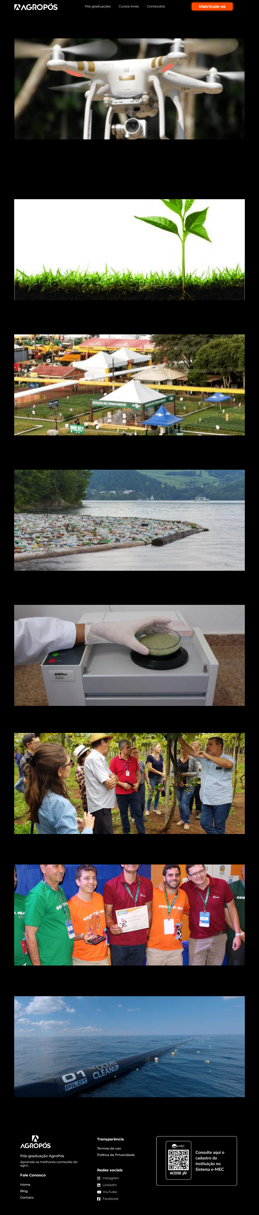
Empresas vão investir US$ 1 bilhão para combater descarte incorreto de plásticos (126, 458)
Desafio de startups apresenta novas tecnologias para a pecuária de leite (125, 853)
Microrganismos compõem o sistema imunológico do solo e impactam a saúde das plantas (112, 188)
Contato (27, 1197)
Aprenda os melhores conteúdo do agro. (48, 1164)
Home (25, 1185)
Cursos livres (129, 6)
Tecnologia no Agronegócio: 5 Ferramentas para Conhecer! (110, 158)
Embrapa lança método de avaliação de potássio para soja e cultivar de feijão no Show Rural (125, 323)
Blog (24, 1191)
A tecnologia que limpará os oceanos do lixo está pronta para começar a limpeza (129, 985)
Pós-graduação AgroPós (42, 1156)
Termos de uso (109, 1148)
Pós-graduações (98, 6)
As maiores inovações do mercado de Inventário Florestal (108, 31)
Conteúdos (156, 6)
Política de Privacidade (116, 1155)
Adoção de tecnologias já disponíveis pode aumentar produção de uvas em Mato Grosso (123, 722)
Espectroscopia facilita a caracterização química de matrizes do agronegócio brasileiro (118, 593)
